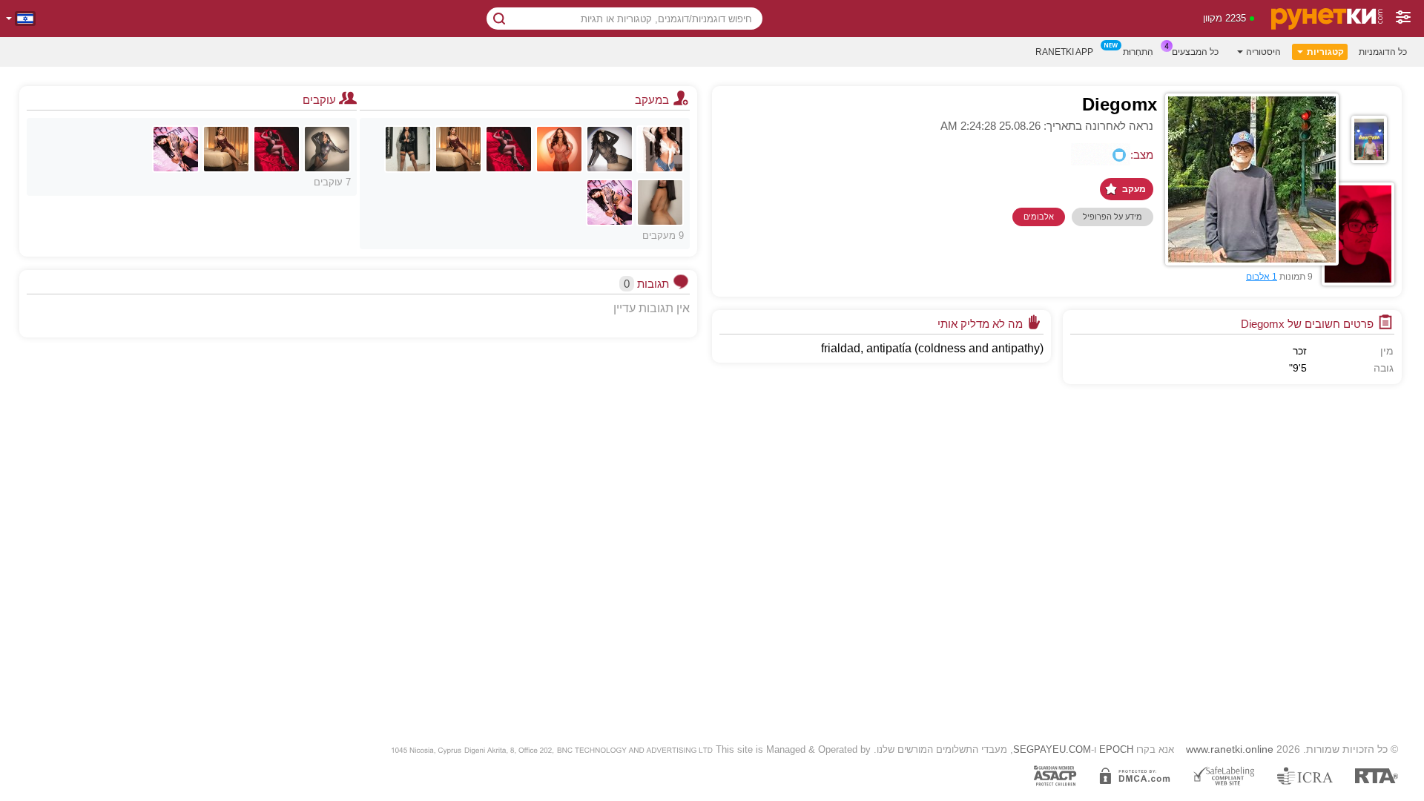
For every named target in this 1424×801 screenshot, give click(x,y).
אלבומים (1039, 216)
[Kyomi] (660, 202)
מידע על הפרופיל (1112, 216)
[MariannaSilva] (660, 149)
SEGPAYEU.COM (1052, 749)
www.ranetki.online (1229, 749)
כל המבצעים (1195, 52)
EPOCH (1116, 749)
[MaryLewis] (458, 149)
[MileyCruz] (408, 149)
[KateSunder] (509, 149)
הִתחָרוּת (1138, 52)
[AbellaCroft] (559, 149)
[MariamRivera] (327, 149)
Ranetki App (1064, 52)
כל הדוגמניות (1383, 52)
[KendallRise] (609, 149)
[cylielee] (609, 202)
